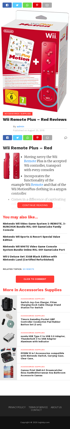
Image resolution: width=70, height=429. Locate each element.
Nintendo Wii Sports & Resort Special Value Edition (31, 238)
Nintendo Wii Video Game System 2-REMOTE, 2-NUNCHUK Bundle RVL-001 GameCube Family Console (34, 226)
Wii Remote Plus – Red (27, 147)
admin (20, 126)
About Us (56, 407)
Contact (36, 410)
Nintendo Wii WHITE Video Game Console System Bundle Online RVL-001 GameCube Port (34, 248)
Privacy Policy (16, 407)
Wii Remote (28, 269)
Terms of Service (38, 407)
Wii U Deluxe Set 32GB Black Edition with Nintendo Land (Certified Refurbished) (30, 258)
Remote (30, 161)
